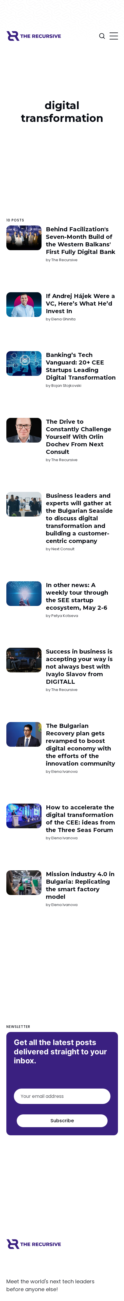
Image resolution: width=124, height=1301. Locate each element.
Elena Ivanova (64, 771)
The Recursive (64, 260)
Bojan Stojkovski (66, 385)
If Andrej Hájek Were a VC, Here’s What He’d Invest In (80, 303)
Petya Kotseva (64, 615)
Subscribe (62, 1120)
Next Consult (62, 549)
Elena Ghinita (63, 319)
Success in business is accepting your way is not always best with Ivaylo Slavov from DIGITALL (79, 666)
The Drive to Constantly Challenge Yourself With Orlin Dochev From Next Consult (78, 436)
